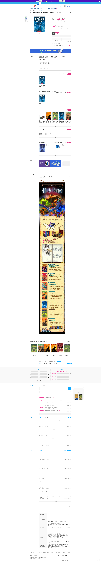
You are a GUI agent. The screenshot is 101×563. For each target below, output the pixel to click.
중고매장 (48, 552)
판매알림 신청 (56, 40)
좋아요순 (64, 450)
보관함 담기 (65, 92)
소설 (46, 62)
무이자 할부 (59, 28)
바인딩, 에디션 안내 (40, 10)
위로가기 (98, 560)
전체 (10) (45, 394)
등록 (69, 388)
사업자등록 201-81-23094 (37, 556)
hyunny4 (46, 408)
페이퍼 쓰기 (69, 450)
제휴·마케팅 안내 (51, 552)
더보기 (69, 341)
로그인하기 (58, 361)
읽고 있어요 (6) (50, 363)
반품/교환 (61, 514)
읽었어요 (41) (56, 363)
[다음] (71, 349)
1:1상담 (58, 514)
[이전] (30, 349)
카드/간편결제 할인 (54, 28)
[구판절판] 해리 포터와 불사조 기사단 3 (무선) (45, 133)
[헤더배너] (67, 6)
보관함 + (57, 33)
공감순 (65, 417)
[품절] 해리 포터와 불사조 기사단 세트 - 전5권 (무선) (46, 131)
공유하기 (70, 12)
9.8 (56, 26)
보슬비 (40, 459)
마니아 (40, 363)
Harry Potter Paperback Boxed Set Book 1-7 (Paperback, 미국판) (42, 121)
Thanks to (68, 402)
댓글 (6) (47, 468)
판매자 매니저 (55, 552)
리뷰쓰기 (70, 417)
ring (39, 435)
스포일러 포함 (53, 391)
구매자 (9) (41, 394)
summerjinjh (46, 402)
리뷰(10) (62, 26)
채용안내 (34, 552)
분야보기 (32, 8)
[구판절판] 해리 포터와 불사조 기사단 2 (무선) (45, 134)
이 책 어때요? (69, 363)
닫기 (100, 1)
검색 (60, 6)
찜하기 (70, 459)
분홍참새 (40, 445)
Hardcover (47, 144)
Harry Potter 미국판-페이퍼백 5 (57, 12)
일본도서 (35, 8)
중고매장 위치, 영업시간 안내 (65, 560)
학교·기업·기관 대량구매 (68, 552)
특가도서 (44, 8)
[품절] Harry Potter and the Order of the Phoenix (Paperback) (42, 85)
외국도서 (40, 62)
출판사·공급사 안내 (60, 552)
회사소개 (31, 552)
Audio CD (63, 144)
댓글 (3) (47, 478)
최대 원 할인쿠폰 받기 (60, 19)
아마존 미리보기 (40, 33)
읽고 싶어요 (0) (45, 363)
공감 (70, 402)
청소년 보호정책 (44, 552)
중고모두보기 (69, 41)
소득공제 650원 (65, 28)
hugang (40, 426)
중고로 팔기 (58, 43)
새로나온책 (41, 8)
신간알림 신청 (44, 59)
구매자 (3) (41, 417)
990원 (66, 40)
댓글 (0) (54, 402)
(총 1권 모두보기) (53, 72)
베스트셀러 (38, 8)
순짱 (45, 405)
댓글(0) (47, 426)
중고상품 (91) (66, 38)
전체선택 (61, 92)
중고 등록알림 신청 (54, 43)
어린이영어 (52, 8)
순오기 (40, 468)
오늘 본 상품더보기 (68, 506)
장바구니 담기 (69, 92)
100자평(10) (58, 26)
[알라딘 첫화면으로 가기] (34, 6)
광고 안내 (64, 552)
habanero (40, 488)
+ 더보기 (44, 487)
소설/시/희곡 (44, 62)
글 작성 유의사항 (68, 391)
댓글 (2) (48, 459)
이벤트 (46, 8)
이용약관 (36, 552)
